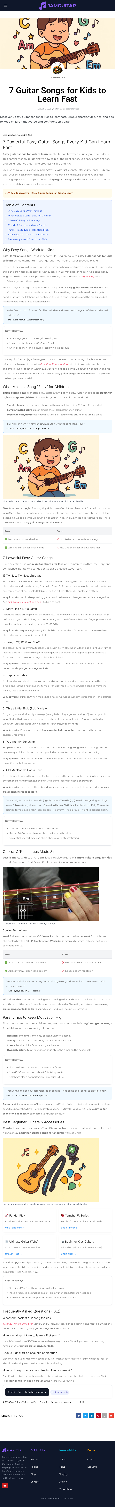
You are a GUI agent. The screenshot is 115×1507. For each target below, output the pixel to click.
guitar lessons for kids (69, 109)
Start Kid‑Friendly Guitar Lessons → (27, 1392)
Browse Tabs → (13, 1253)
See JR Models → (70, 1227)
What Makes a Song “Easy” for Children (29, 215)
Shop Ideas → (68, 1253)
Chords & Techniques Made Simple (27, 225)
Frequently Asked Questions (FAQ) (27, 239)
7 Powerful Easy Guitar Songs (24, 220)
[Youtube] (5, 1485)
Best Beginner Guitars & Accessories (28, 234)
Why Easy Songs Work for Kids (25, 211)
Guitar (56, 109)
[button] (5, 5)
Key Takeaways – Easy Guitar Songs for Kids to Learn (41, 193)
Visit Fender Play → (16, 1227)
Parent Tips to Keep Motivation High (28, 230)
